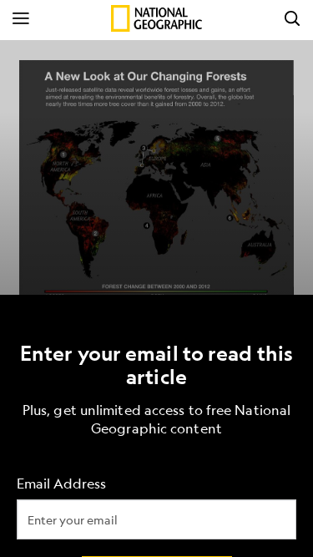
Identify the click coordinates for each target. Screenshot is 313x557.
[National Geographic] (156, 18)
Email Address (61, 483)
